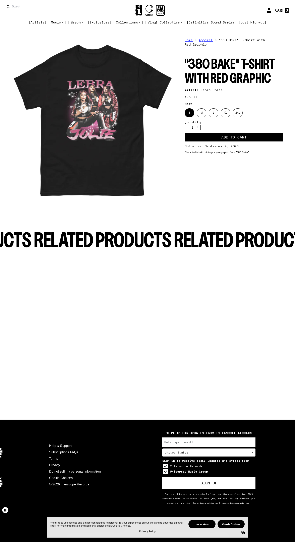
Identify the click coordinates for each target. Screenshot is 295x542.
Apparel (206, 40)
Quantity (193, 122)
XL (225, 112)
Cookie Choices (61, 478)
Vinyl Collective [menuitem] (164, 22)
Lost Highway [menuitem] (252, 22)
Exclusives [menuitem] (100, 22)
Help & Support (60, 445)
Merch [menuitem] (76, 22)
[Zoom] (92, 120)
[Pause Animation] (5, 510)
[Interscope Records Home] (147, 10)
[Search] (8, 6)
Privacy (54, 465)
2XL (237, 112)
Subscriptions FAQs (63, 452)
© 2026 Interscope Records (69, 484)
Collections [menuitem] (127, 22)
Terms (53, 458)
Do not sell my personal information (75, 471)
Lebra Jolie (212, 89)
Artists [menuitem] (38, 22)
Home (189, 40)
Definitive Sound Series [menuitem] (212, 22)
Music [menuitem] (56, 22)
